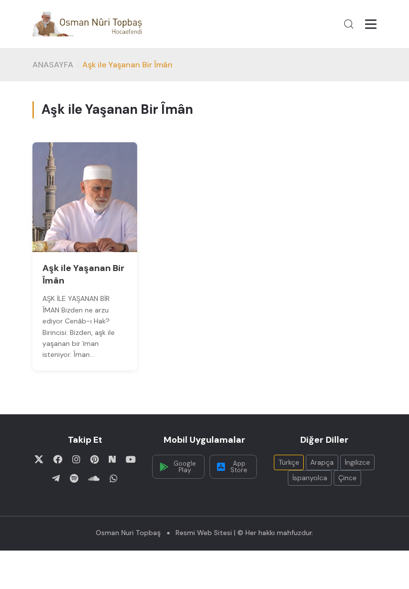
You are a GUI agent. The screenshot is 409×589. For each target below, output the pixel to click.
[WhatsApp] (114, 478)
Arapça (322, 462)
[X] (38, 459)
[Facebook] (57, 459)
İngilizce (357, 462)
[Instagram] (76, 459)
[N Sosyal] (112, 459)
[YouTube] (131, 459)
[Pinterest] (94, 459)
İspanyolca (309, 477)
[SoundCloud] (94, 478)
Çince (347, 477)
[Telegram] (56, 478)
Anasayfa (52, 64)
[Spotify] (74, 478)
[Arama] (348, 23)
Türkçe (288, 462)
